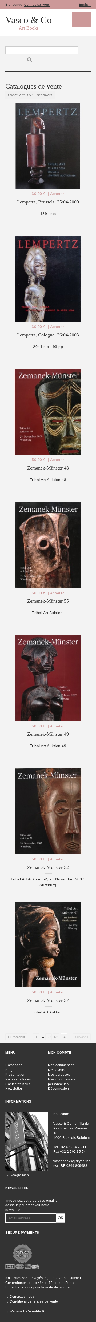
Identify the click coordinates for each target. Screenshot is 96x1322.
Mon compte (59, 1053)
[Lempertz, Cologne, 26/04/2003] (48, 277)
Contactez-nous (17, 1084)
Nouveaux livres (18, 1079)
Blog (9, 1070)
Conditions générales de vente (34, 1301)
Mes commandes (61, 1065)
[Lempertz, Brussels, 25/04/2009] (48, 144)
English (85, 4)
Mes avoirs (56, 1070)
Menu (81, 19)
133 (48, 1037)
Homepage (14, 1065)
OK (60, 1218)
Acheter (57, 193)
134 (56, 1037)
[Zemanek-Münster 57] (48, 943)
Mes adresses (59, 1074)
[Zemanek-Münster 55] (48, 543)
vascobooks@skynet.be (71, 1161)
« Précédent (16, 1037)
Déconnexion (58, 1089)
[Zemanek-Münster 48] (48, 410)
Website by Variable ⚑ (27, 1311)
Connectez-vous (37, 4)
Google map (19, 1175)
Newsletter (13, 1089)
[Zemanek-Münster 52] (48, 809)
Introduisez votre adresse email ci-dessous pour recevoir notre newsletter (32, 1205)
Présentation (15, 1074)
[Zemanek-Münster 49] (48, 676)
